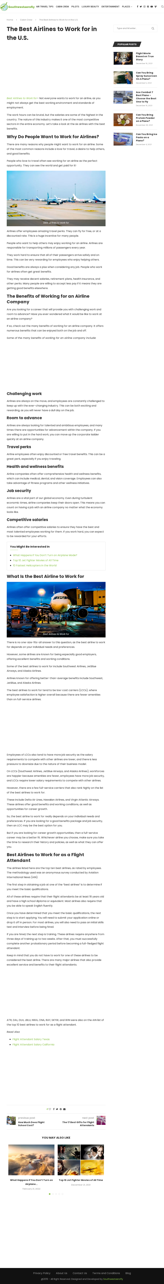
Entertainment (110, 6)
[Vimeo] (155, 6)
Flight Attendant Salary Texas (31, 1039)
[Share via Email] (64, 1109)
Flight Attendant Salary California (33, 1044)
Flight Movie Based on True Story (145, 56)
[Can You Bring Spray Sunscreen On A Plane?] (123, 77)
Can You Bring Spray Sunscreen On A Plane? (146, 76)
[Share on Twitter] (57, 1109)
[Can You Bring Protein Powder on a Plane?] (123, 119)
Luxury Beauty (90, 6)
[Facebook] (137, 6)
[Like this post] (50, 1109)
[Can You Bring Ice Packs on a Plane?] (123, 139)
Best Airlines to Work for (22, 98)
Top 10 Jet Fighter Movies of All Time (35, 560)
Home (10, 19)
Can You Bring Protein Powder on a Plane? (145, 118)
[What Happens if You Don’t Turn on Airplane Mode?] (31, 1160)
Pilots (75, 6)
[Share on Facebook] (53, 1109)
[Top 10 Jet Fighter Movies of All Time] (81, 1160)
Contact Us (80, 1273)
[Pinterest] (148, 6)
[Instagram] (144, 6)
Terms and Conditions (106, 1273)
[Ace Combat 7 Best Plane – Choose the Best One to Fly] (123, 97)
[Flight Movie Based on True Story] (123, 58)
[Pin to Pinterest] (61, 1109)
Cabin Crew (62, 6)
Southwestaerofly (113, 1279)
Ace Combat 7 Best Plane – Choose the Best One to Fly (146, 97)
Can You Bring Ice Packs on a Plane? (146, 137)
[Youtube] (152, 6)
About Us (61, 1273)
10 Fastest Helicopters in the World (35, 565)
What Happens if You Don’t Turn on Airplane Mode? (45, 555)
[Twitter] (141, 6)
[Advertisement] (56, 68)
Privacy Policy (41, 1273)
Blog (128, 1273)
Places (126, 6)
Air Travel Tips (44, 6)
